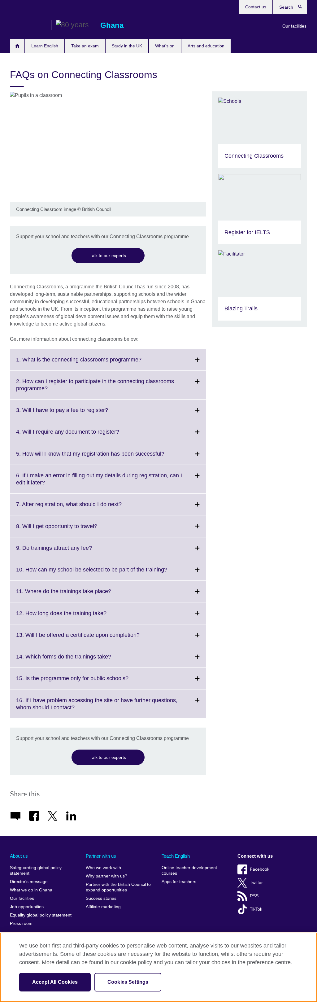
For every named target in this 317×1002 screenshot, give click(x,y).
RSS (254, 896)
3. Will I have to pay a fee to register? (75, 414)
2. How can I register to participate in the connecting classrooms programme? (95, 388)
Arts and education (206, 45)
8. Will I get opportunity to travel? (70, 530)
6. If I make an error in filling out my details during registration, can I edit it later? (99, 482)
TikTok (256, 909)
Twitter (256, 882)
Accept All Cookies (55, 982)
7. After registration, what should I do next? (82, 508)
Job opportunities (27, 906)
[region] (158, 967)
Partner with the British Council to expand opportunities (118, 887)
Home (17, 46)
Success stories (101, 898)
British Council (28, 25)
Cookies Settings (128, 982)
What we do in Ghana (31, 890)
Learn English (44, 45)
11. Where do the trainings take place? (77, 595)
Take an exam (85, 45)
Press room (21, 923)
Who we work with (103, 867)
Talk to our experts (108, 255)
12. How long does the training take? (75, 617)
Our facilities (294, 26)
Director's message (29, 881)
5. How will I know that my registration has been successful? (104, 457)
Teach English (176, 856)
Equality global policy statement (41, 915)
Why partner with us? (106, 876)
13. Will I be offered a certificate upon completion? (91, 639)
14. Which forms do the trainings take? (77, 660)
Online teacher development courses (189, 870)
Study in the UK (127, 45)
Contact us (255, 6)
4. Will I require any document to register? (81, 435)
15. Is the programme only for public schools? (86, 682)
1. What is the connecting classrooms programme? (92, 363)
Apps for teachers (179, 881)
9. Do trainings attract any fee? (67, 552)
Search (303, 8)
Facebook (259, 869)
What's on (165, 45)
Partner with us (101, 856)
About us (19, 856)
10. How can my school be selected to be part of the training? (105, 573)
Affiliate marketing (103, 906)
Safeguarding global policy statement (36, 870)
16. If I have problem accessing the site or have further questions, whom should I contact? (96, 707)
